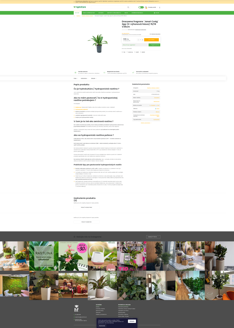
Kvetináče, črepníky (100, 308)
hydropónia (156, 119)
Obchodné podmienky (123, 306)
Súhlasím (131, 321)
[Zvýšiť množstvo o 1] (142, 40)
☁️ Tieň (157, 105)
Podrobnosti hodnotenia (140, 29)
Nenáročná (156, 101)
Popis (75, 78)
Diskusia (93, 78)
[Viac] (156, 13)
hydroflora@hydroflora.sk (81, 317)
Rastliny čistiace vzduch (153, 88)
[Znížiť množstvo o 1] (138, 40)
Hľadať (128, 7)
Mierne (157, 112)
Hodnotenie (84, 78)
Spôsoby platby (121, 312)
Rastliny (97, 306)
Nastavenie (102, 326)
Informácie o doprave (123, 314)
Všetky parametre (145, 123)
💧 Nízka (157, 108)
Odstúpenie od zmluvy (123, 310)
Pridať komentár (87, 222)
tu (112, 323)
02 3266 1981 (78, 314)
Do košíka (151, 39)
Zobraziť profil (152, 236)
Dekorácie (98, 312)
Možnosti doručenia (155, 34)
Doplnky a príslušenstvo (101, 314)
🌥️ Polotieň (152, 105)
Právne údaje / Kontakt (123, 316)
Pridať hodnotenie (86, 207)
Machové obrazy (99, 310)
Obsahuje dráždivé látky (154, 115)
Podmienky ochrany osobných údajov (126, 308)
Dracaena (156, 97)
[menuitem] (78, 13)
